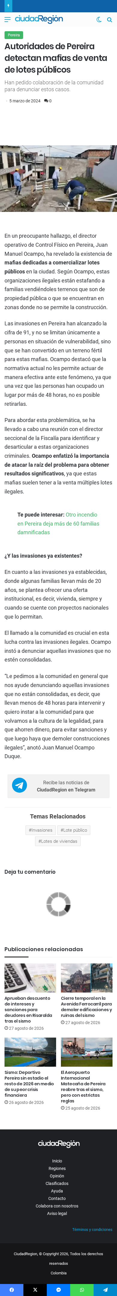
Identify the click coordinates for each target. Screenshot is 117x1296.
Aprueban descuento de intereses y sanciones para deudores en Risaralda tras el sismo (28, 1009)
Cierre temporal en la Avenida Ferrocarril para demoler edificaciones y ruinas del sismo (86, 1006)
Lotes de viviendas (59, 841)
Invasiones (42, 830)
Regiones (57, 1168)
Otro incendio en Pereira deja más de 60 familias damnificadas (58, 523)
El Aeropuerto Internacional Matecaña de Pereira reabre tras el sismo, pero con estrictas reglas (83, 1086)
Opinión (57, 1176)
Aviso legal (57, 1213)
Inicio (57, 1161)
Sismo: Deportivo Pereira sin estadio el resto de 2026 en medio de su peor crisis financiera (29, 1083)
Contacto (57, 1198)
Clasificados (57, 1183)
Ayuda (57, 1191)
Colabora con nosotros (57, 1206)
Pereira (14, 35)
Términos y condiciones (92, 1229)
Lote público (75, 830)
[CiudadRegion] (39, 19)
